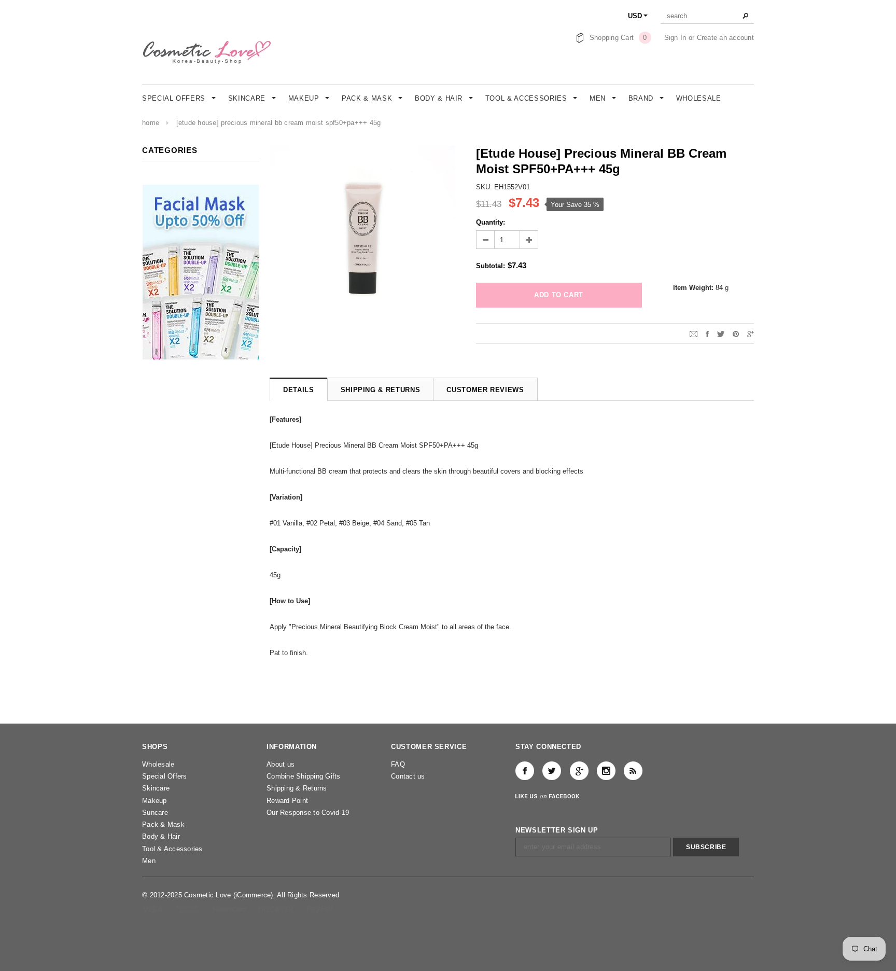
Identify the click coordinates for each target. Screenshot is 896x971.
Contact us (408, 776)
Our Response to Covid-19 (308, 812)
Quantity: (490, 222)
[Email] (693, 333)
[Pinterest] (736, 333)
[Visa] (153, 909)
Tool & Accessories (172, 849)
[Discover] (277, 909)
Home (150, 123)
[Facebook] (524, 770)
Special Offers (164, 776)
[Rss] (633, 770)
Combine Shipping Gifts (304, 776)
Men (149, 861)
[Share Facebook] (707, 333)
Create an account (725, 37)
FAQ (398, 764)
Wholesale (158, 764)
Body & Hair (161, 836)
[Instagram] (606, 770)
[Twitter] (720, 333)
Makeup (154, 800)
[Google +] (579, 770)
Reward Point (287, 800)
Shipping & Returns (297, 788)
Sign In (675, 37)
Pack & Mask (163, 824)
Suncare (155, 812)
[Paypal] (319, 909)
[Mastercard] (230, 909)
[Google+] (750, 333)
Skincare (156, 788)
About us (281, 764)
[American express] (188, 909)
